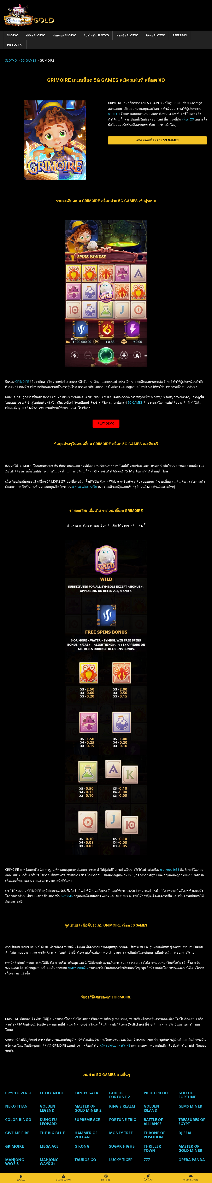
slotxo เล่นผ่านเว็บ (84, 487)
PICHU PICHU (156, 1092)
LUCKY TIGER (121, 1159)
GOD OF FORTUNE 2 (119, 1095)
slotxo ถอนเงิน (78, 968)
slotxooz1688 (169, 870)
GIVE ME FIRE (17, 1132)
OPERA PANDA (191, 1159)
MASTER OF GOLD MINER (190, 1148)
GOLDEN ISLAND (151, 1108)
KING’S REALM (122, 1106)
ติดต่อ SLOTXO (155, 35)
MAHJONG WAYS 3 (14, 1161)
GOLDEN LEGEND (47, 1108)
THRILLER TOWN (152, 1148)
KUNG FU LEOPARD (48, 1121)
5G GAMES (135, 402)
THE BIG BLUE (52, 1132)
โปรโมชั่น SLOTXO (96, 35)
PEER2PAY (180, 35)
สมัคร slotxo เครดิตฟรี (115, 1045)
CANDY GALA (86, 1092)
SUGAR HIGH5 (122, 1146)
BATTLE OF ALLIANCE (153, 1121)
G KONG (82, 1146)
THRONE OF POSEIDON (154, 1134)
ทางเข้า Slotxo (127, 35)
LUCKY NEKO (51, 1092)
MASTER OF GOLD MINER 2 (88, 1108)
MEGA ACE (49, 1146)
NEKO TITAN (16, 1106)
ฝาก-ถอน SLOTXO (64, 35)
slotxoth (67, 896)
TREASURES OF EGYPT (191, 1121)
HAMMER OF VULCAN (86, 1134)
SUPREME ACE (87, 1119)
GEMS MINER (190, 1106)
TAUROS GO (85, 1159)
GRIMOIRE (22, 382)
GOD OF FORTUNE (187, 1095)
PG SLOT (13, 45)
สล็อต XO (188, 119)
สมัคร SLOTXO (35, 35)
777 (147, 1159)
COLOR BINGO (18, 1119)
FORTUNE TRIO (122, 1119)
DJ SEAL (185, 1132)
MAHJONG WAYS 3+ (49, 1161)
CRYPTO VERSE (18, 1092)
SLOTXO (12, 35)
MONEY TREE (121, 1132)
